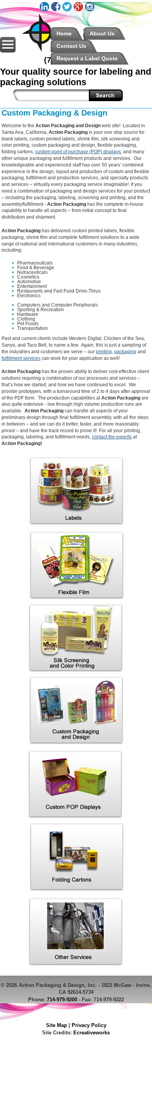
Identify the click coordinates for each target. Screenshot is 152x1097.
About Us (102, 33)
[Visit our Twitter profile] (68, 9)
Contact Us (71, 46)
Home (64, 33)
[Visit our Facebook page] (56, 9)
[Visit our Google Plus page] (79, 9)
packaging (125, 351)
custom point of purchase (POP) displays (78, 151)
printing (104, 351)
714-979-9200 (62, 999)
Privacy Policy (89, 1025)
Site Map (56, 1025)
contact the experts (112, 437)
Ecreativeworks (91, 1033)
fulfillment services (21, 358)
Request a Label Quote (87, 58)
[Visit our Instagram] (90, 9)
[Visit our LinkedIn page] (45, 9)
